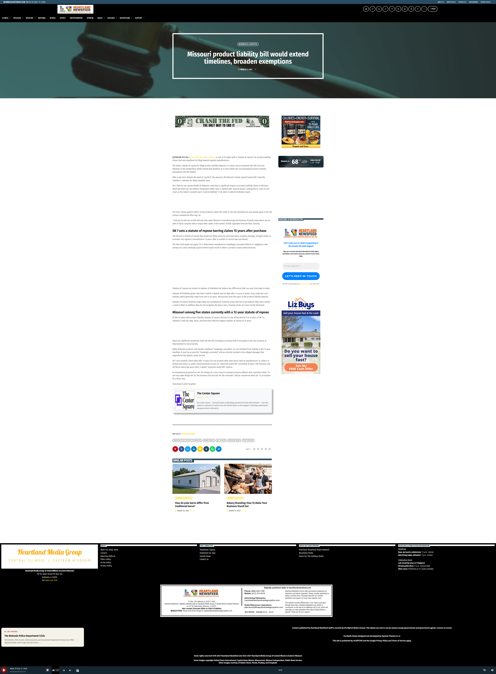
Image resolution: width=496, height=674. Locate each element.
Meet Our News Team (109, 549)
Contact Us (204, 559)
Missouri (212, 157)
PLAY (433, 9)
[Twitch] (372, 9)
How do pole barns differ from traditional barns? (192, 504)
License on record (444, 628)
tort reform (248, 440)
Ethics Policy (105, 559)
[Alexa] (418, 9)
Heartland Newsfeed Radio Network (314, 549)
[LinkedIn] (405, 9)
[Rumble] (398, 9)
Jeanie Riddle (209, 440)
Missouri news (234, 440)
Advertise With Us (107, 556)
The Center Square (198, 157)
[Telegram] (392, 9)
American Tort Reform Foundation (187, 440)
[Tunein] (379, 9)
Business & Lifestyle (248, 44)
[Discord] (411, 9)
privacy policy (305, 284)
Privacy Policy (106, 565)
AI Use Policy (105, 562)
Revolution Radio (306, 553)
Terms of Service (399, 641)
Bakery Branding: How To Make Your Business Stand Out (247, 504)
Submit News (205, 556)
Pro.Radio (347, 636)
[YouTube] (366, 9)
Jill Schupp (221, 440)
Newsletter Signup (207, 549)
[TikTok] (385, 9)
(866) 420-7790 (51, 580)
